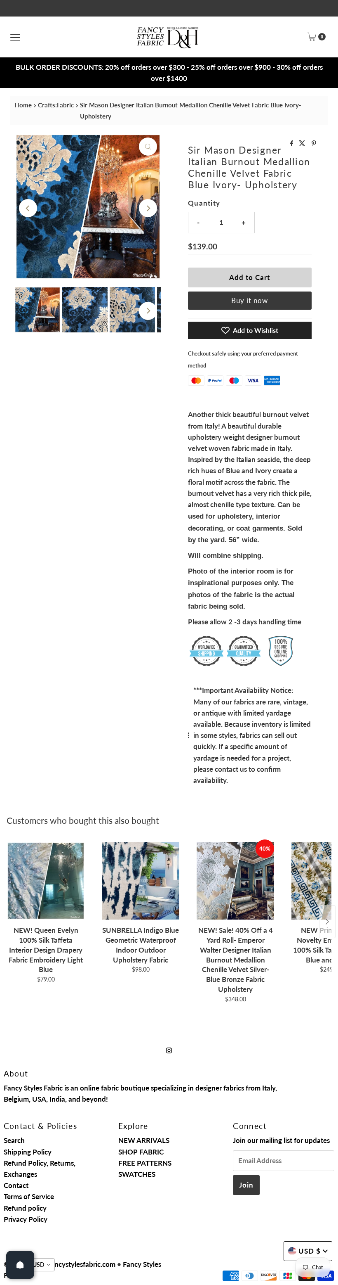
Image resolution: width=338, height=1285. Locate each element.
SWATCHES (136, 1174)
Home (23, 105)
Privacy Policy (25, 1219)
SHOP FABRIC (141, 1151)
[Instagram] (169, 1049)
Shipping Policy (28, 1151)
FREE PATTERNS (144, 1163)
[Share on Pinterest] (314, 143)
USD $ (309, 1251)
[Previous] (28, 208)
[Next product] (327, 921)
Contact (16, 1185)
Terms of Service (29, 1196)
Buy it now (249, 300)
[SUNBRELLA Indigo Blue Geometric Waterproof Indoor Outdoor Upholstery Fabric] (140, 880)
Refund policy (25, 1208)
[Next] (148, 208)
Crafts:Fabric (56, 105)
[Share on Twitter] (303, 143)
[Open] (20, 1265)
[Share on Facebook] (292, 143)
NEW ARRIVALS (143, 1140)
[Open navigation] (15, 37)
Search (14, 1140)
